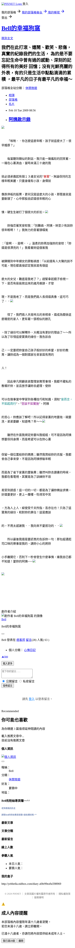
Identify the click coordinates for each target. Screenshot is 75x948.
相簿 (12, 95)
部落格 (13, 99)
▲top (4, 656)
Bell (3, 619)
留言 (29, 639)
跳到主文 (7, 38)
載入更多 (7, 663)
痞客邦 (20, 639)
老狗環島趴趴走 (8, 808)
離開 (21, 940)
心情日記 (30, 650)
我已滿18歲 (9, 940)
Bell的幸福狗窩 (20, 28)
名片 (12, 104)
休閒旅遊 (31, 88)
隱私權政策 (64, 893)
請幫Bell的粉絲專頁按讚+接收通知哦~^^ (19, 815)
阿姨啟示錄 (20, 119)
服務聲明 (39, 897)
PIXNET (17, 893)
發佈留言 (7, 685)
